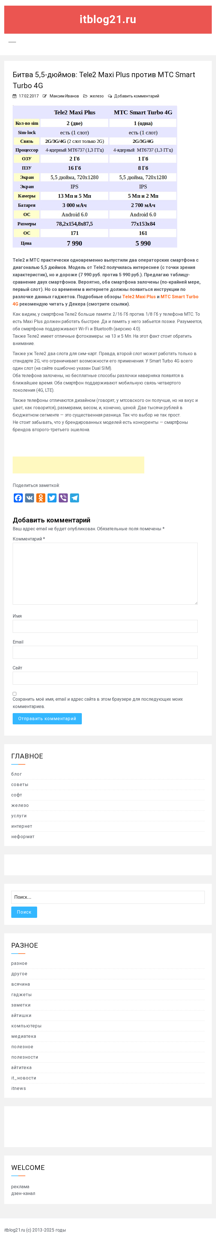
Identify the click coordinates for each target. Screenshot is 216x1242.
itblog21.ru (108, 19)
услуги (19, 815)
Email (18, 642)
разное (19, 963)
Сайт (17, 668)
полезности (24, 1057)
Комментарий (29, 539)
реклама (20, 1186)
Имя (17, 616)
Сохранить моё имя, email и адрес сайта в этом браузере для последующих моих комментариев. (98, 702)
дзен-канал (23, 1193)
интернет (21, 826)
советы (20, 784)
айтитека (21, 1067)
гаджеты (21, 994)
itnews (18, 1088)
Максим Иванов (64, 96)
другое (19, 973)
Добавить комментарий (136, 96)
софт (16, 795)
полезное (22, 1046)
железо (97, 96)
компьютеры (26, 1026)
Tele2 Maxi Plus (139, 296)
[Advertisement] (78, 465)
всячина (20, 984)
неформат (23, 836)
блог (16, 774)
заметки (21, 1005)
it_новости (23, 1078)
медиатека (23, 1036)
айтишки (21, 1015)
